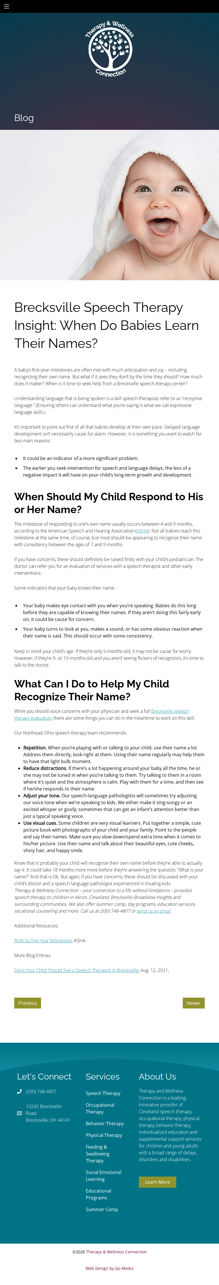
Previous (27, 1003)
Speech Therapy (103, 1093)
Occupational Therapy (100, 1108)
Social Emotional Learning (103, 1175)
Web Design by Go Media (109, 1268)
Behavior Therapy (105, 1123)
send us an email (154, 911)
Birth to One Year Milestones (43, 940)
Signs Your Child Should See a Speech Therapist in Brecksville (76, 970)
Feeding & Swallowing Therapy (98, 1154)
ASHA (142, 531)
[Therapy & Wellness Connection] (109, 29)
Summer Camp (102, 1209)
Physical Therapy (104, 1135)
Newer (194, 1003)
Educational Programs (98, 1194)
